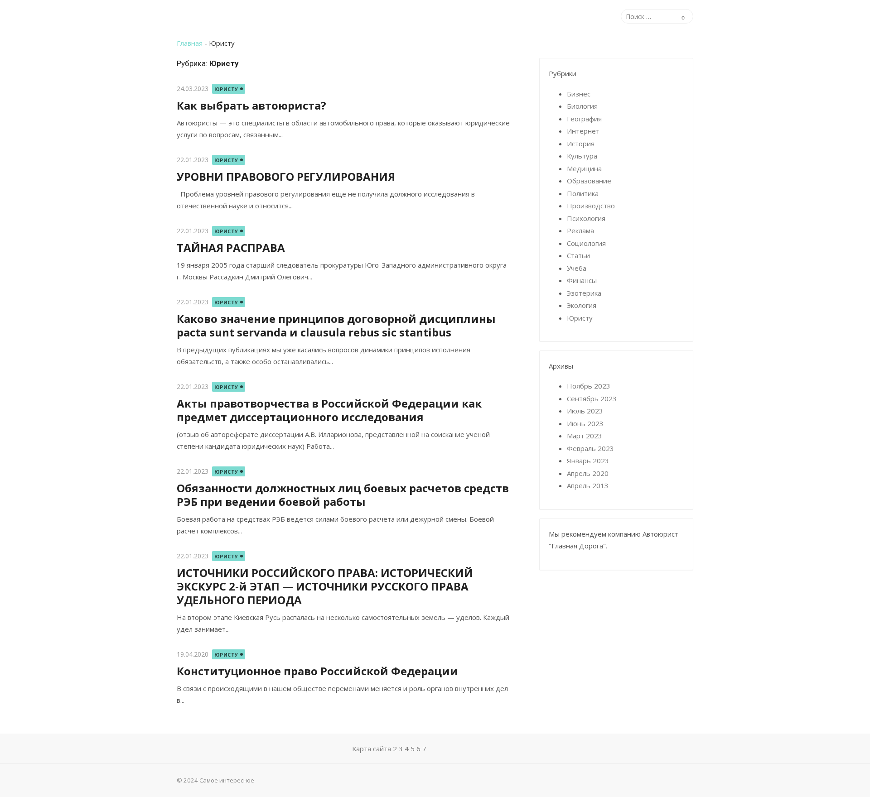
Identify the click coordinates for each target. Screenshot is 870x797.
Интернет (583, 130)
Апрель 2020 (588, 473)
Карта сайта (371, 748)
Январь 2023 (588, 460)
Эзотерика (584, 293)
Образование (589, 180)
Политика (583, 193)
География (584, 118)
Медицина (584, 168)
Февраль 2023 (590, 448)
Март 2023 (584, 435)
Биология (582, 105)
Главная (190, 43)
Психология (586, 218)
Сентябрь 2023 (592, 398)
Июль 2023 (585, 410)
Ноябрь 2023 (588, 385)
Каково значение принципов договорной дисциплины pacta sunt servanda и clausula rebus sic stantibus (336, 325)
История (580, 143)
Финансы (582, 280)
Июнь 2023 (585, 423)
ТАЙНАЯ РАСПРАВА (231, 247)
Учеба (576, 268)
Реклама (580, 230)
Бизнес (578, 93)
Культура (582, 155)
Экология (581, 305)
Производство (591, 205)
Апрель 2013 (588, 485)
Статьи (578, 255)
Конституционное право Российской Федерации (317, 670)
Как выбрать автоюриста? (251, 105)
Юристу (226, 89)
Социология (586, 243)
